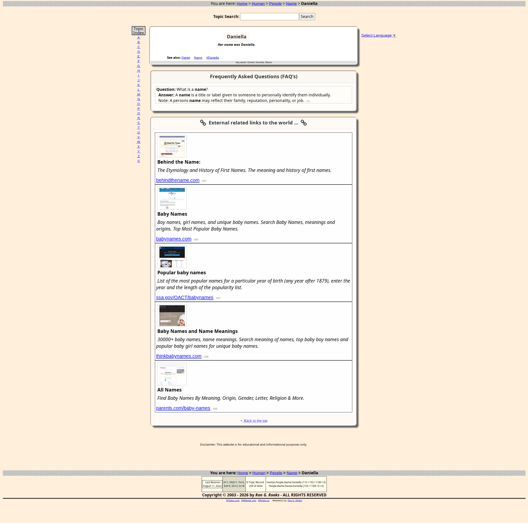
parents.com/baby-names (183, 408)
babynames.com (173, 238)
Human (258, 3)
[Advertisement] (340, 38)
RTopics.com (232, 500)
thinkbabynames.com (179, 356)
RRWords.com (248, 500)
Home (242, 3)
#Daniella (212, 57)
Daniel (186, 57)
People (275, 3)
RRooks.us (263, 500)
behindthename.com (177, 180)
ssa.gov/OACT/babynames (184, 297)
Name (291, 3)
